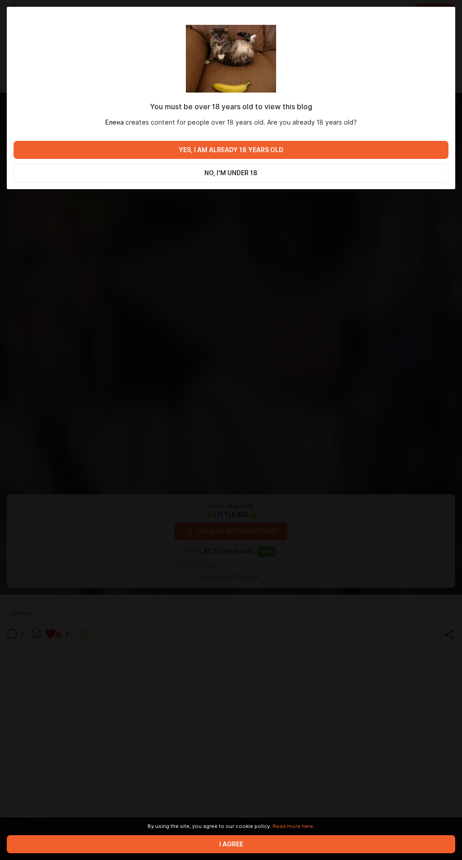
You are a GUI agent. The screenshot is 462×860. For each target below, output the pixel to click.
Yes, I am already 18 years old (231, 149)
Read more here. (293, 826)
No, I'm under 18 (231, 173)
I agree (231, 844)
